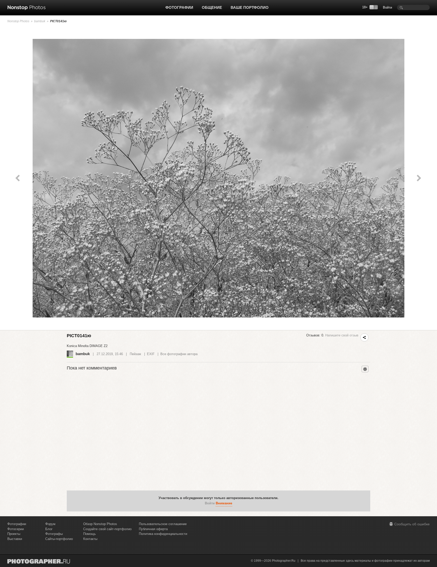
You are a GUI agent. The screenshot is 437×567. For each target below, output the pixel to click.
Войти (387, 7)
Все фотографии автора (179, 354)
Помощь (89, 534)
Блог (49, 529)
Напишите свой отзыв (341, 335)
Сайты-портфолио (59, 539)
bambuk (39, 21)
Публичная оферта (153, 529)
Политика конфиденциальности (163, 534)
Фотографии (179, 7)
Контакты (90, 539)
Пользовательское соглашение (163, 524)
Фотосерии (15, 529)
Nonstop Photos (18, 21)
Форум (50, 524)
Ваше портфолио (250, 7)
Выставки (14, 539)
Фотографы (54, 534)
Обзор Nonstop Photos (100, 524)
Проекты (13, 534)
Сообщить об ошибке (412, 524)
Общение (212, 7)
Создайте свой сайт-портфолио (107, 529)
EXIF (151, 354)
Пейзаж (135, 354)
